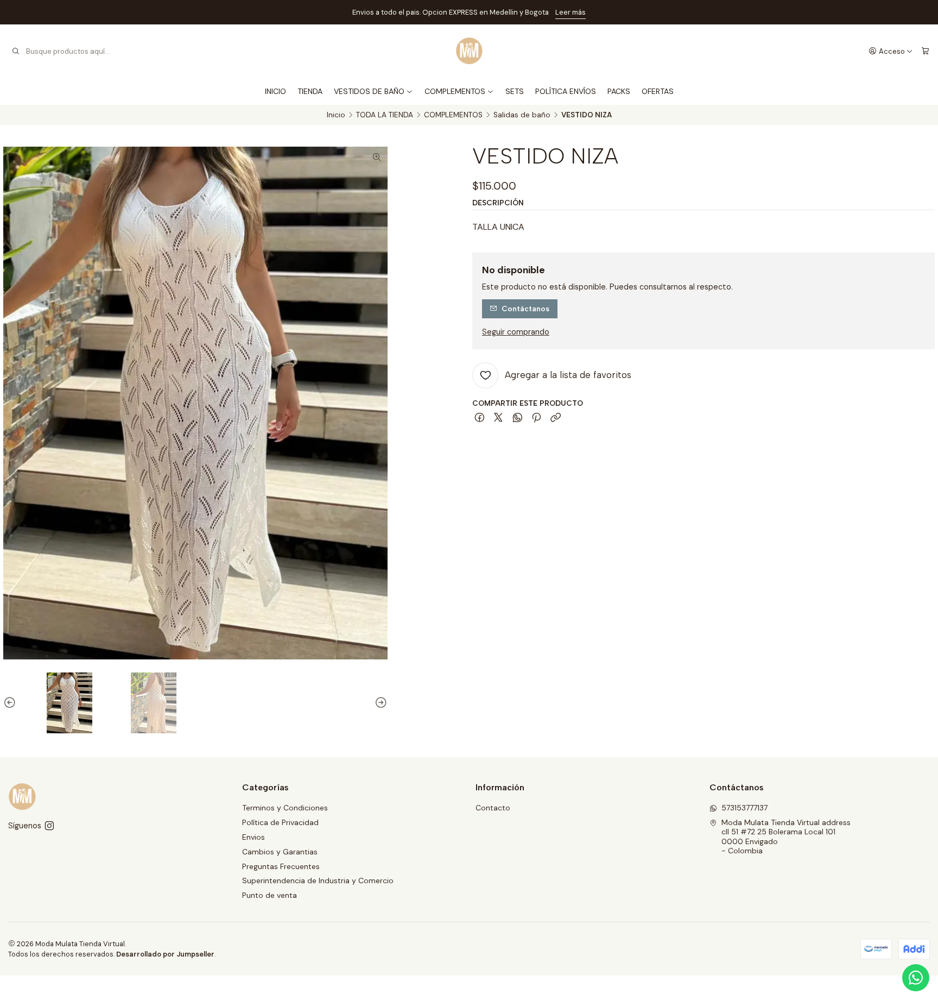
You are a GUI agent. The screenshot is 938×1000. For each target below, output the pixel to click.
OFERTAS (658, 91)
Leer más (570, 12)
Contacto (493, 808)
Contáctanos (525, 308)
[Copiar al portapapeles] (555, 418)
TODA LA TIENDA (384, 115)
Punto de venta (269, 895)
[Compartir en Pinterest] (536, 418)
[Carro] (925, 51)
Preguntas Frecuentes (281, 866)
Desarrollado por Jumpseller (165, 954)
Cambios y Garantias (280, 852)
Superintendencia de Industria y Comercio (318, 880)
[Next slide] (379, 702)
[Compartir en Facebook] (479, 418)
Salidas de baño (521, 115)
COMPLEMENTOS (454, 91)
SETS (514, 91)
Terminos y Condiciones (285, 808)
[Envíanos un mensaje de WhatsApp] (915, 977)
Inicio (336, 115)
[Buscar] (16, 51)
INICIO (275, 91)
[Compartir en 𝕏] (498, 418)
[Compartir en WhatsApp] (517, 418)
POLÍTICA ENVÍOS (565, 91)
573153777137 (744, 808)
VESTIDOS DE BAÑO (369, 91)
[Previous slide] (11, 702)
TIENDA (309, 91)
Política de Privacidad (280, 822)
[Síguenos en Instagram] (49, 825)
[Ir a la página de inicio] (469, 51)
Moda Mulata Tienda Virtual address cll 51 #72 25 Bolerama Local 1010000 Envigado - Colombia (786, 836)
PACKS (618, 91)
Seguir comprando (515, 332)
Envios (253, 837)
